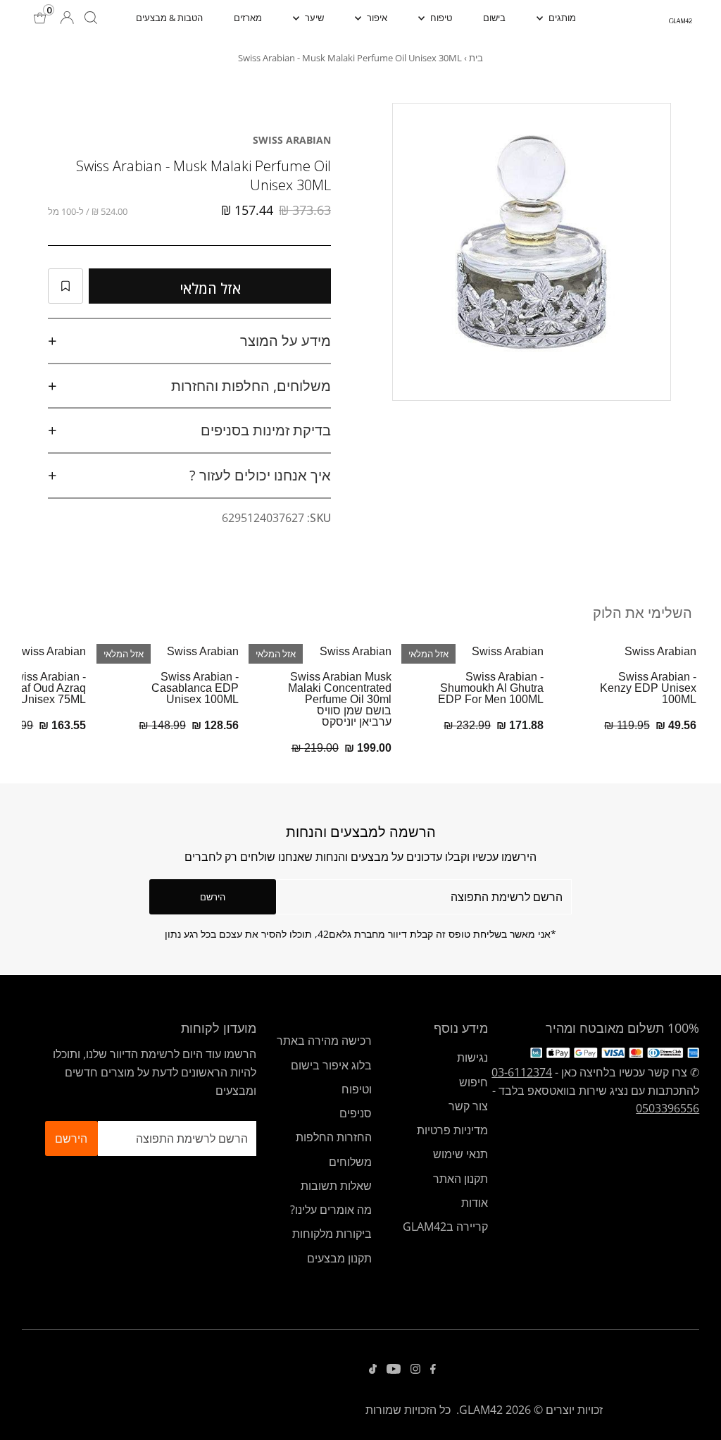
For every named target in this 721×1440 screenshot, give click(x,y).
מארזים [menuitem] (248, 17)
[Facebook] (433, 1369)
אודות (474, 1202)
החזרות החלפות (334, 1137)
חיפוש (473, 1082)
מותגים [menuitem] (561, 17)
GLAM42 (481, 1409)
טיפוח (440, 17)
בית (476, 57)
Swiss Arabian (292, 140)
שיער (313, 17)
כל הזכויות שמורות (408, 1409)
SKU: (319, 518)
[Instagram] (415, 1369)
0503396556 (667, 1108)
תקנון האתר (460, 1178)
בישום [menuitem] (494, 17)
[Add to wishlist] (65, 286)
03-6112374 (521, 1072)
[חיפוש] (90, 17)
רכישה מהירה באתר (324, 1040)
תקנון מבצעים (339, 1258)
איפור (376, 17)
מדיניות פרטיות (452, 1130)
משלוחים (350, 1161)
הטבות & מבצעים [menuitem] (169, 17)
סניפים (355, 1113)
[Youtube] (393, 1369)
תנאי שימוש (460, 1154)
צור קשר (468, 1106)
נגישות (472, 1057)
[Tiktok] (372, 1369)
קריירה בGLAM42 (445, 1226)
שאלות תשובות (336, 1185)
